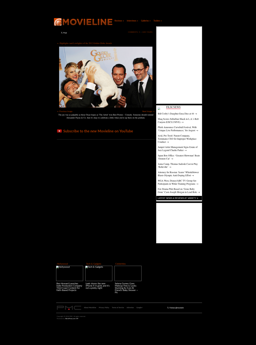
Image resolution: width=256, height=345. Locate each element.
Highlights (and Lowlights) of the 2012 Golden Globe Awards (84, 43)
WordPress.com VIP (71, 318)
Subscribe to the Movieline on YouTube (98, 131)
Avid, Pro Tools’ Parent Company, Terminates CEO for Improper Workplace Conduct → (177, 138)
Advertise (130, 307)
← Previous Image (64, 112)
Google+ (139, 307)
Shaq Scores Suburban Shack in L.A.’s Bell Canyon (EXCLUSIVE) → (178, 120)
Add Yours (147, 32)
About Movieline (90, 307)
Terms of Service (118, 307)
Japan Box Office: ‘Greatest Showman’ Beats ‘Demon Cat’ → (179, 157)
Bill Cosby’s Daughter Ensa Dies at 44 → (177, 113)
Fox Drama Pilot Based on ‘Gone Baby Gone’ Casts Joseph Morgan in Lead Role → (179, 190)
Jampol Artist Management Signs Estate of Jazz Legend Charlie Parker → (177, 148)
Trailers (157, 21)
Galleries (146, 21)
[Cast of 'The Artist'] (106, 77)
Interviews (132, 21)
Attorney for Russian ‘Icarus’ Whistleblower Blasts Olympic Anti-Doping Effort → (178, 174)
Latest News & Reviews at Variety (178, 198)
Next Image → (148, 112)
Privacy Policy (104, 307)
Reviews (119, 21)
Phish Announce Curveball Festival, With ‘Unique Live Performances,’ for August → (178, 129)
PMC (69, 308)
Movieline (83, 22)
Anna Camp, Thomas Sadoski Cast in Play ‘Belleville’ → (178, 165)
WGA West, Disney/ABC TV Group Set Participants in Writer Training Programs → (178, 182)
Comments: (134, 32)
